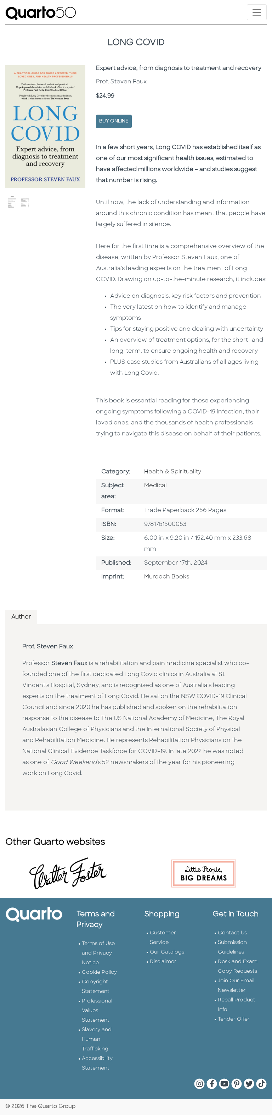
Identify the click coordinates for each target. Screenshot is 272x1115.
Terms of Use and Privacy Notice (98, 953)
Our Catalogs (167, 952)
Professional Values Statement (97, 1011)
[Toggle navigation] (257, 12)
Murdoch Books (166, 577)
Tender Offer (234, 1019)
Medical (155, 486)
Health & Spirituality (172, 472)
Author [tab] (21, 617)
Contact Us (232, 933)
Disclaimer (163, 962)
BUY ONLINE (114, 121)
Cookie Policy (99, 972)
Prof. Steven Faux (47, 647)
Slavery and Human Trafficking (97, 1039)
